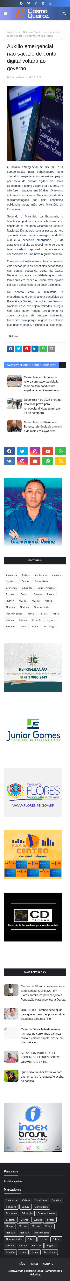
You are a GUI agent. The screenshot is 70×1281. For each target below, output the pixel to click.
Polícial (56, 613)
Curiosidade (41, 581)
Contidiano (41, 575)
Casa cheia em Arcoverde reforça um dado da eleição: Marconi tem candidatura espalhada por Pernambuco (41, 383)
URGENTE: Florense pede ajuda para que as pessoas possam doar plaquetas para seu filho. (43, 1014)
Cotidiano (11, 581)
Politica (10, 620)
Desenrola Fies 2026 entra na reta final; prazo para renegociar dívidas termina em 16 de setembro (43, 406)
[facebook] (21, 3)
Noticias (27, 32)
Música (36, 600)
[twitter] (28, 3)
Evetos (50, 594)
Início (22, 1263)
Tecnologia (50, 626)
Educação (27, 587)
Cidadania (11, 575)
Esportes (11, 594)
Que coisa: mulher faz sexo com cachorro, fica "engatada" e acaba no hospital (42, 1076)
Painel (34, 1263)
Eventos (37, 594)
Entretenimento (46, 587)
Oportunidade (41, 607)
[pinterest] (43, 3)
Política (23, 620)
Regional (51, 620)
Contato (48, 1263)
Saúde (35, 626)
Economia (11, 587)
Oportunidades (14, 613)
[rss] (60, 461)
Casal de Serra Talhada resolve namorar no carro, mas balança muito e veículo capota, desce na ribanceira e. (42, 1036)
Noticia (48, 600)
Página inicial (14, 32)
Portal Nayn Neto (14, 1181)
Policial (43, 613)
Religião (10, 626)
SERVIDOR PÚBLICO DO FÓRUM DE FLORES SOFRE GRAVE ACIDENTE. (40, 1057)
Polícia (30, 613)
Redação (36, 620)
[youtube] (47, 451)
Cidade (26, 575)
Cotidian (56, 575)
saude (23, 626)
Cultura (26, 581)
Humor (10, 600)
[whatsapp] (36, 3)
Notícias (24, 607)
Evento (24, 594)
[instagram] (49, 3)
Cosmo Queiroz (18, 77)
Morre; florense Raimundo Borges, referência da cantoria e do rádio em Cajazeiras (43, 426)
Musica (23, 600)
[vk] (9, 461)
